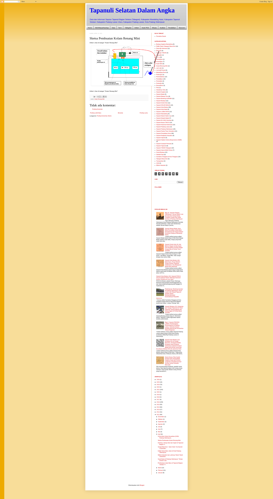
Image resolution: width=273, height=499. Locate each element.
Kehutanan (159, 59)
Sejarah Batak (160, 94)
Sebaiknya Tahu (161, 90)
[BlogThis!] (100, 97)
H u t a (158, 57)
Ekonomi (182, 28)
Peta (157, 87)
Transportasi (159, 161)
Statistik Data (160, 154)
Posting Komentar (97, 109)
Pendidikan (172, 28)
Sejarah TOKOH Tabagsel (163, 148)
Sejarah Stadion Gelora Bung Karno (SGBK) (169, 140)
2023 (158, 387)
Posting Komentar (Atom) (104, 116)
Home (90, 28)
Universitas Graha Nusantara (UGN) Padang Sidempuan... (168, 437)
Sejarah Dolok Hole (162, 103)
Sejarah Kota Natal (161, 109)
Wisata (154, 28)
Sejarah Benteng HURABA (164, 98)
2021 (158, 389)
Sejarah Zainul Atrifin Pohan (164, 150)
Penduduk (159, 81)
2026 (158, 379)
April (159, 434)
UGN (157, 163)
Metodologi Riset (161, 72)
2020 (158, 392)
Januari (160, 472)
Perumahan (159, 85)
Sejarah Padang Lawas (163, 127)
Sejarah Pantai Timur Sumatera (165, 131)
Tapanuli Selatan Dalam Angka (132, 10)
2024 (158, 384)
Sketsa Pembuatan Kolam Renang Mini (169, 440)
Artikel (136, 28)
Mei (159, 432)
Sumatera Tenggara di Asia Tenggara (167, 156)
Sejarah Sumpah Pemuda (163, 143)
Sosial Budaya (160, 152)
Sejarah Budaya (161, 101)
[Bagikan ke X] (102, 97)
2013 (158, 409)
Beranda (120, 113)
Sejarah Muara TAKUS (162, 122)
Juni (159, 429)
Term (120, 28)
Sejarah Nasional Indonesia (164, 124)
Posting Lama (144, 113)
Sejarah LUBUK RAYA (162, 111)
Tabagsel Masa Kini (162, 159)
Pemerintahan (160, 76)
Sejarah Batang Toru (162, 96)
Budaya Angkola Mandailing (164, 44)
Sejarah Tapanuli (161, 146)
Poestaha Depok (161, 36)
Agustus (160, 424)
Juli (159, 426)
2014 (158, 407)
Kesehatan (159, 61)
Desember (161, 416)
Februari (160, 470)
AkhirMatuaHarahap (102, 28)
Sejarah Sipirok (160, 137)
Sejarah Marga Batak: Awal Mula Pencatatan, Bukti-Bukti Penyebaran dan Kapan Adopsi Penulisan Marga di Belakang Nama (174, 232)
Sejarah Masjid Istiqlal (162, 118)
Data (113, 28)
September (161, 421)
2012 (158, 412)
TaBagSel (128, 28)
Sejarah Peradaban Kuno (163, 133)
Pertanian (159, 83)
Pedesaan (159, 74)
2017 (158, 399)
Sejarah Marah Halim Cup (163, 116)
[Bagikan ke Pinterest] (106, 97)
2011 (158, 414)
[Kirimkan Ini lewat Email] (98, 97)
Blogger (142, 485)
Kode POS (145, 28)
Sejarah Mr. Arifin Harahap (163, 120)
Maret (160, 467)
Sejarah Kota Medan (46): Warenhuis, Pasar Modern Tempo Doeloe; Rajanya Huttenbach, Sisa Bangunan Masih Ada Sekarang (173, 263)
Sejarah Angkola (161, 92)
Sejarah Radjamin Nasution (164, 135)
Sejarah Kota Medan (162, 107)
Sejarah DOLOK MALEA (163, 105)
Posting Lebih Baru (95, 113)
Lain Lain (159, 68)
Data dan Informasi (161, 48)
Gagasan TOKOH (161, 53)
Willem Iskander (161, 165)
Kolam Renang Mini (99, 99)
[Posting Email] (94, 96)
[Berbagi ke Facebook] (104, 97)
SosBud (162, 28)
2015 (158, 404)
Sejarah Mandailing (162, 114)
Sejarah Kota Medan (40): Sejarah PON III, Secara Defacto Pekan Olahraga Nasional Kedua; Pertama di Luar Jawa (168, 277)
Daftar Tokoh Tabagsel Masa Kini (165, 46)
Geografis (159, 55)
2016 (158, 402)
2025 (158, 382)
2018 (158, 397)
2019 (158, 394)
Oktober (160, 419)
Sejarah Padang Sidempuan (164, 129)
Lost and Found (160, 70)
